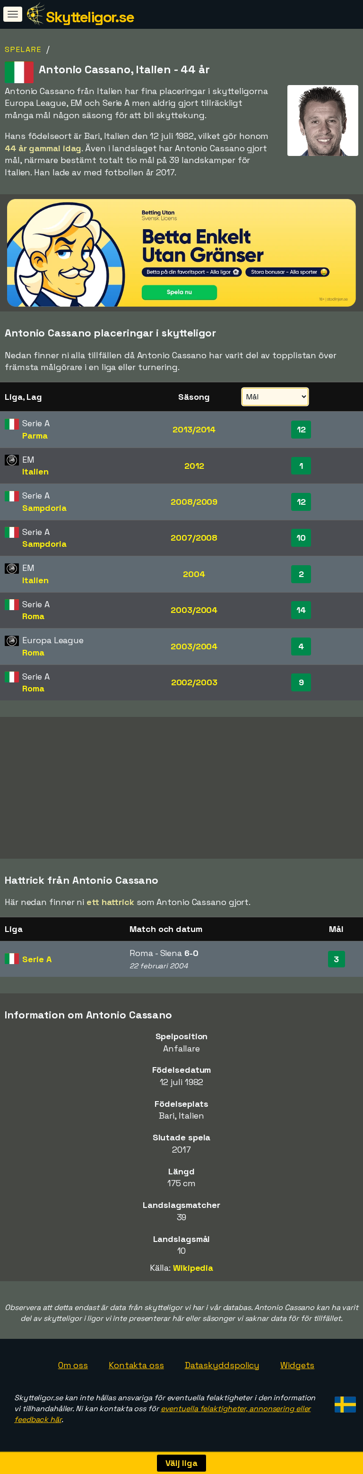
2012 (194, 465)
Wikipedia (193, 1267)
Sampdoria (44, 507)
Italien (35, 471)
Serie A (36, 959)
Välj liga (181, 1462)
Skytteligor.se (90, 17)
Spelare (23, 49)
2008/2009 (194, 501)
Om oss (73, 1365)
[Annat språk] (343, 1401)
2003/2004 (194, 609)
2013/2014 (194, 429)
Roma (33, 616)
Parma (35, 435)
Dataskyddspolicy (222, 1365)
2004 (194, 574)
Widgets (297, 1365)
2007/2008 (194, 537)
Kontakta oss (136, 1365)
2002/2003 (194, 682)
